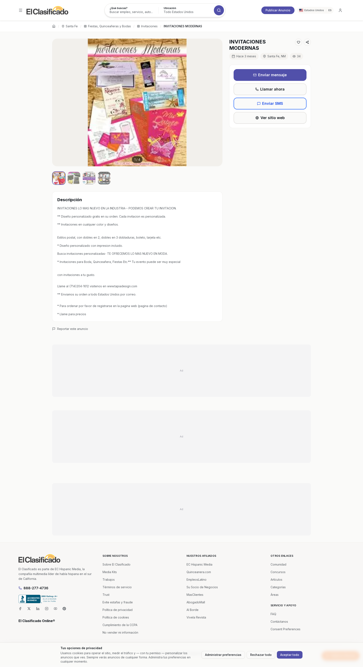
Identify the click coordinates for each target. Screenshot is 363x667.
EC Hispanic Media (199, 564)
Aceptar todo (289, 654)
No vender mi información (120, 632)
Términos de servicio (117, 587)
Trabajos (109, 579)
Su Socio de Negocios (202, 587)
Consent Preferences (285, 629)
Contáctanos (279, 621)
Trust (106, 594)
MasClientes (195, 594)
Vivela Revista (196, 617)
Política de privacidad (118, 610)
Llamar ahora (272, 89)
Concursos (278, 572)
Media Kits (110, 572)
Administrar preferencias (223, 654)
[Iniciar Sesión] (340, 10)
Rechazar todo (261, 654)
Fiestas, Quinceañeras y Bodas (109, 26)
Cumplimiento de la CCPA (120, 625)
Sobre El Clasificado (116, 564)
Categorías (278, 587)
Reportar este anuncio (72, 329)
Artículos (276, 579)
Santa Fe (72, 26)
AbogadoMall (196, 602)
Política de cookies (116, 617)
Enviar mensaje (272, 75)
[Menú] (20, 10)
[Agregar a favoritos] (298, 42)
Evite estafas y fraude (118, 602)
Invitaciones (149, 26)
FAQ (273, 614)
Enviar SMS (272, 103)
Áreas (275, 594)
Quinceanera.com (199, 572)
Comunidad (278, 564)
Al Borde (193, 610)
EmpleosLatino (196, 579)
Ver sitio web (272, 118)
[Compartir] (307, 42)
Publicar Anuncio (278, 10)
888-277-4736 (36, 588)
